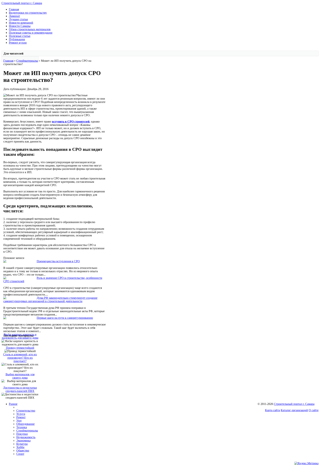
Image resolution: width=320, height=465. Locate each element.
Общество (22, 450)
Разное (13, 403)
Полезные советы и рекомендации (30, 32)
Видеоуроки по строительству (28, 12)
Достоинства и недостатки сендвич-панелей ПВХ (20, 389)
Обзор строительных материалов (30, 29)
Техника (21, 427)
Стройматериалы (27, 60)
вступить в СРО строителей (70, 121)
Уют (19, 420)
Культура (22, 443)
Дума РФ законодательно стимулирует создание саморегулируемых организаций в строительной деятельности (50, 299)
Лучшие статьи (18, 19)
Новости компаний (21, 22)
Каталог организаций (294, 410)
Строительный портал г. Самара (21, 3)
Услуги (20, 413)
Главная (14, 9)
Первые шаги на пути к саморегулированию (65, 317)
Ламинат (14, 16)
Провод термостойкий (20, 347)
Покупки (22, 433)
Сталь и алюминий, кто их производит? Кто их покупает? (20, 358)
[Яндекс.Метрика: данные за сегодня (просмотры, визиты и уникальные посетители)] (306, 463)
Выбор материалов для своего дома (20, 376)
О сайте (314, 410)
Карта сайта (272, 410)
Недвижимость (25, 437)
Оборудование (25, 423)
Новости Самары (20, 26)
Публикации (17, 39)
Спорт (20, 453)
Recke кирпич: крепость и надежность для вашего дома (20, 336)
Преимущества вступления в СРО (58, 261)
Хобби (20, 447)
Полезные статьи (19, 36)
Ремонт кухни (18, 42)
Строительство (25, 410)
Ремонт (21, 417)
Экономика (23, 440)
